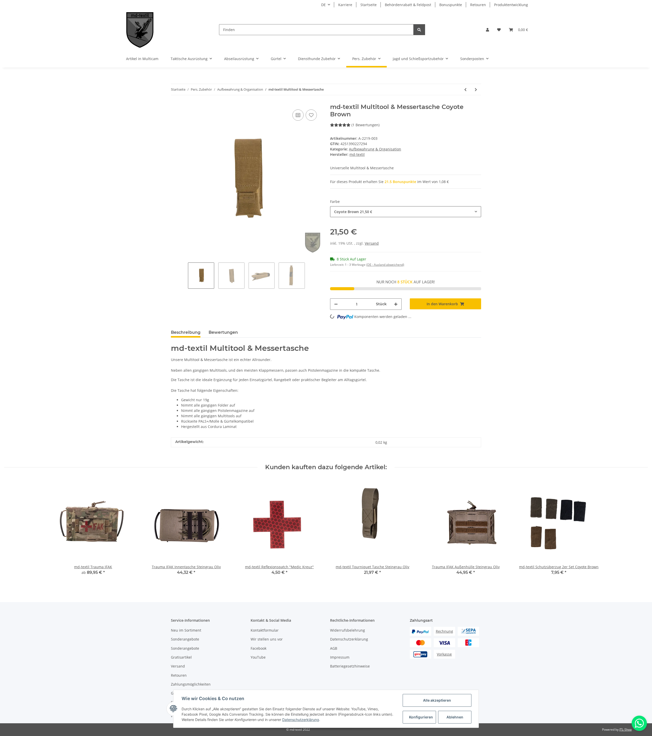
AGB (333, 648)
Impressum (339, 657)
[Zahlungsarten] (420, 631)
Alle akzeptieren (437, 700)
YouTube (258, 657)
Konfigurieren (421, 717)
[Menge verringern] (336, 304)
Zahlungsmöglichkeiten (191, 684)
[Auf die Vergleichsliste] (298, 115)
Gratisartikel (181, 657)
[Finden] (419, 29)
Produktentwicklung (511, 4)
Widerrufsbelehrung (347, 630)
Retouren (478, 4)
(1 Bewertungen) (365, 124)
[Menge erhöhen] (395, 304)
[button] (487, 29)
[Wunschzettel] (499, 29)
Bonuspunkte (450, 4)
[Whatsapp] (639, 723)
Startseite (368, 4)
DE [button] (323, 4)
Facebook (258, 648)
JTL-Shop (625, 729)
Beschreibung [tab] (185, 332)
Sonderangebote (185, 639)
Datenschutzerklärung (349, 639)
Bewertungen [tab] (223, 332)
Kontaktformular (265, 630)
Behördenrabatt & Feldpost (408, 4)
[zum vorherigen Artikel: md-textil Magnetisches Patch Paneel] (465, 89)
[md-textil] (140, 29)
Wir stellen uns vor (267, 639)
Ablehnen (454, 717)
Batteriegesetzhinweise (350, 666)
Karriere (345, 4)
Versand (372, 243)
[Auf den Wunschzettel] (311, 115)
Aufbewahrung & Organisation (375, 149)
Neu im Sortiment (186, 630)
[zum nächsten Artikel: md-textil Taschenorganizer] (476, 89)
